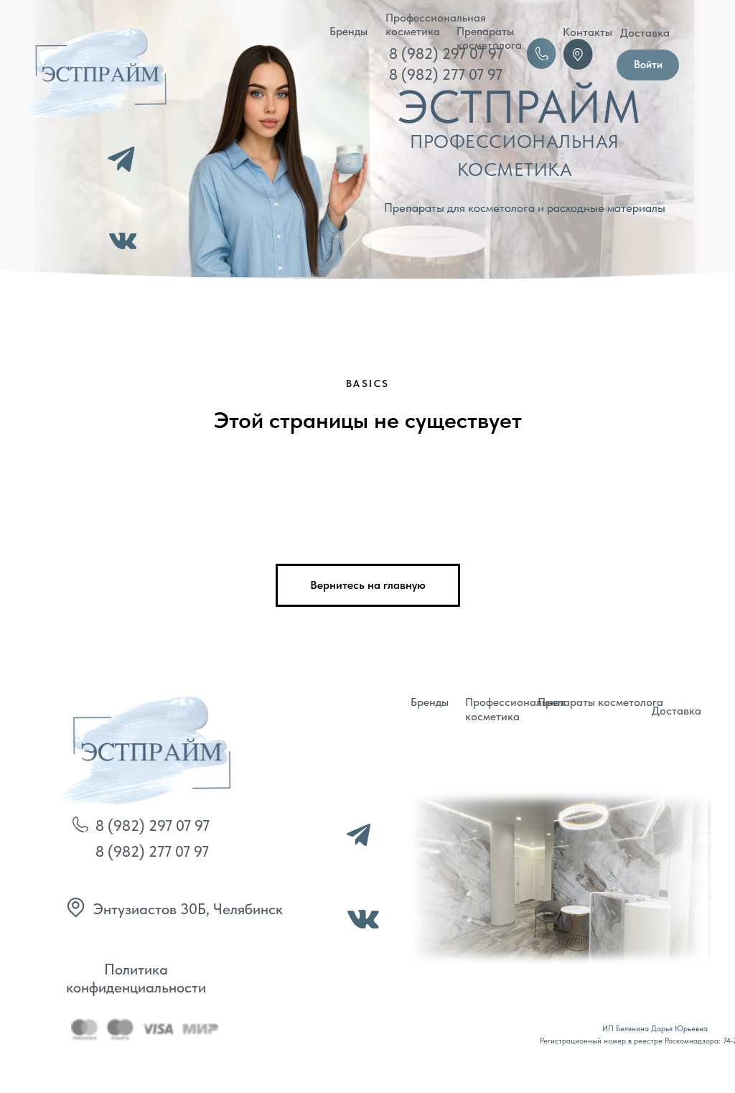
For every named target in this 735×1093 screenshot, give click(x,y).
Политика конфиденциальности (136, 978)
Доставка (645, 32)
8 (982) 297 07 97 (446, 53)
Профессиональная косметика (435, 24)
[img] (141, 749)
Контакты (587, 32)
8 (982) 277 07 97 (445, 74)
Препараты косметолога (489, 38)
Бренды (348, 31)
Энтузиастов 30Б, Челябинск (188, 909)
